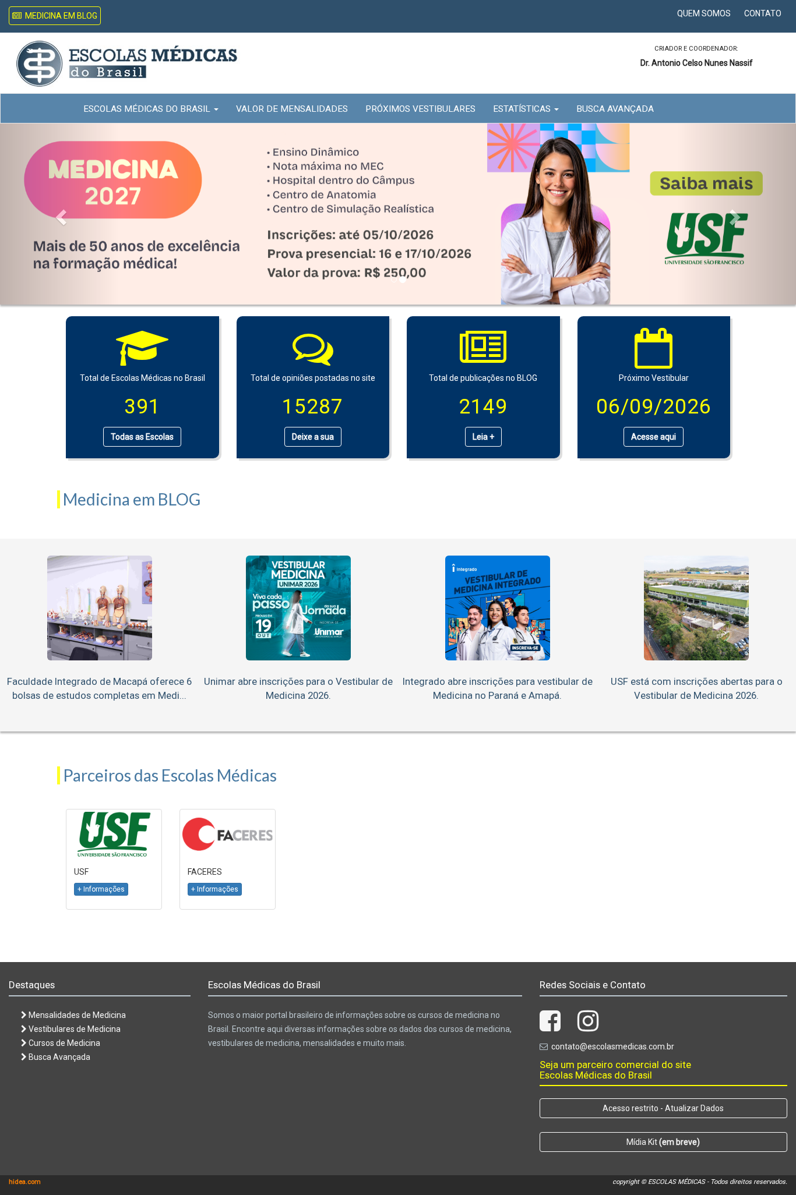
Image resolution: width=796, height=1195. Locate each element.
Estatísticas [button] (523, 109)
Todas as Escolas (142, 436)
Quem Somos (704, 13)
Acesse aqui (653, 436)
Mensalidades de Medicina (76, 1015)
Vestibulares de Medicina (74, 1029)
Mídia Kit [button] (663, 1142)
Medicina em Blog (59, 15)
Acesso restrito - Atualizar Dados (663, 1108)
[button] (59, 213)
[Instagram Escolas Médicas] (587, 1026)
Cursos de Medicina (63, 1043)
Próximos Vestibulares (420, 109)
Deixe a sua (313, 436)
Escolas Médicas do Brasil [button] (148, 109)
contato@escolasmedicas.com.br (612, 1046)
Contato (762, 13)
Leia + (483, 436)
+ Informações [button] (101, 889)
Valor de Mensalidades (292, 109)
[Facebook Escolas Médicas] (550, 1026)
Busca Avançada (615, 109)
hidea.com (25, 1182)
